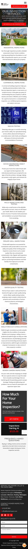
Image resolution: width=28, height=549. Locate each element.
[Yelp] (11, 515)
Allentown (10, 495)
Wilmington (23, 495)
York (16, 497)
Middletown (4, 499)
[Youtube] (5, 515)
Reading (16, 495)
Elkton (21, 497)
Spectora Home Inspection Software (11, 545)
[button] (25, 3)
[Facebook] (2, 515)
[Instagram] (8, 515)
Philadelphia (18, 492)
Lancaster (4, 495)
